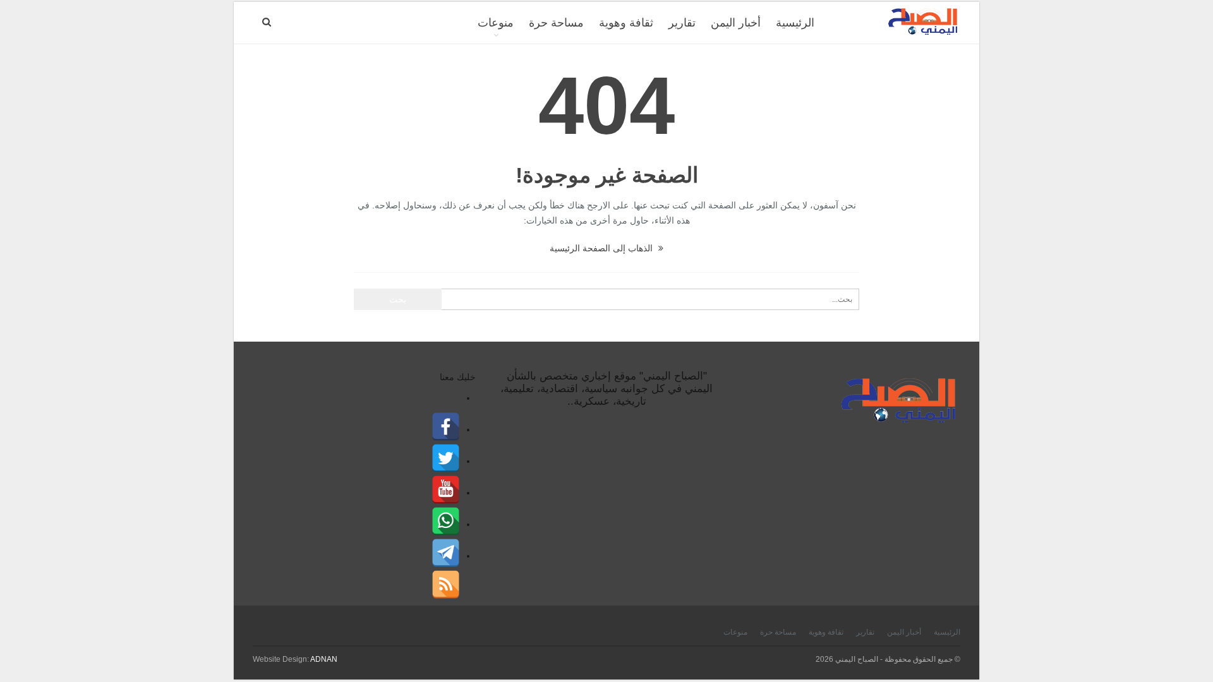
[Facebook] (445, 427)
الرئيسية (795, 22)
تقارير (682, 22)
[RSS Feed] (445, 585)
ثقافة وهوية (626, 22)
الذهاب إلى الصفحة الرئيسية (602, 248)
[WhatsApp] (445, 522)
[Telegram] (445, 554)
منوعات (496, 22)
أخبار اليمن (736, 22)
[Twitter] (445, 459)
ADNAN (323, 659)
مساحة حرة (556, 22)
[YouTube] (445, 491)
